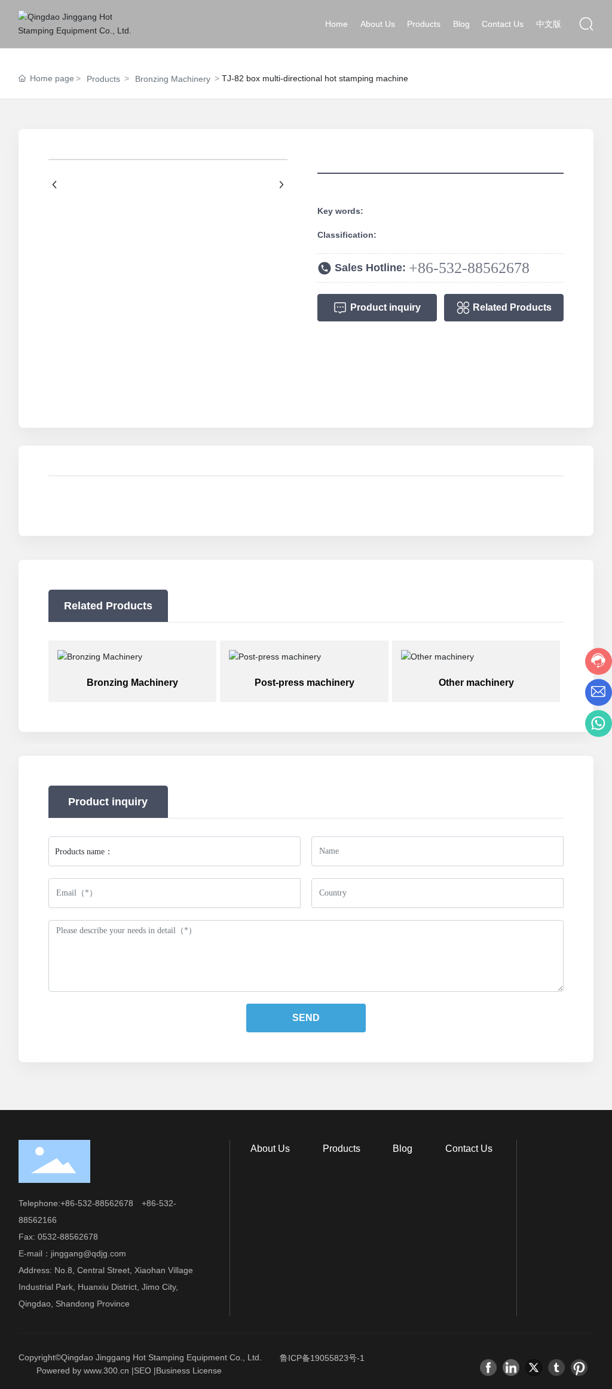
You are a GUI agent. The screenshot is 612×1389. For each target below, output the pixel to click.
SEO (142, 1370)
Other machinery (476, 682)
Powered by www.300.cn (82, 1370)
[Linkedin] (511, 1367)
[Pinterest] (579, 1367)
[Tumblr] (556, 1367)
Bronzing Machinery (172, 79)
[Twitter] (533, 1367)
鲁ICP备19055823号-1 (322, 1358)
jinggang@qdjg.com (88, 1253)
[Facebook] (488, 1367)
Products (103, 79)
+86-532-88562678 (469, 268)
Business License (189, 1370)
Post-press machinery (304, 682)
